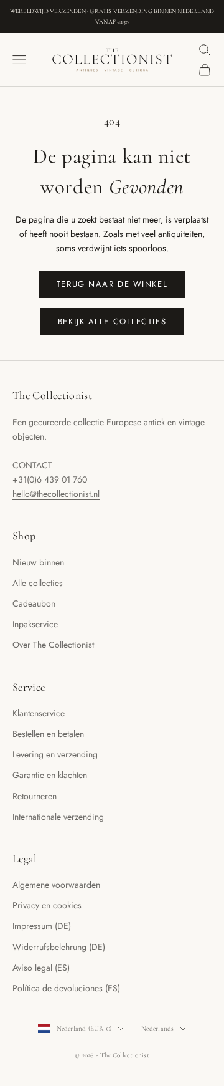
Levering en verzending (55, 754)
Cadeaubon (33, 603)
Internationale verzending (58, 816)
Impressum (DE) (41, 926)
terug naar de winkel (112, 284)
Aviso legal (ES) (41, 967)
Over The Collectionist (53, 644)
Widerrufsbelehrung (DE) (58, 947)
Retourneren (34, 796)
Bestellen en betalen (48, 734)
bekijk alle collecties (112, 321)
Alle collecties (37, 583)
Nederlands (157, 1028)
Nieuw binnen (38, 562)
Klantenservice (38, 713)
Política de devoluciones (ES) (66, 988)
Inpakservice (35, 624)
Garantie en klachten (49, 775)
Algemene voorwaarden (56, 884)
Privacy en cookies (47, 905)
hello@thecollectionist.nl (56, 494)
